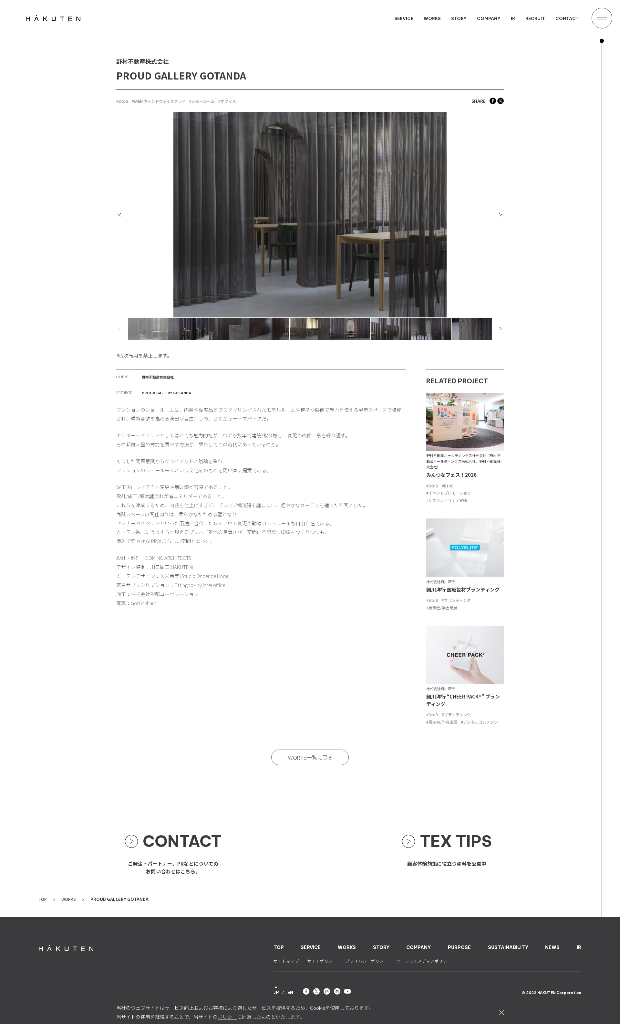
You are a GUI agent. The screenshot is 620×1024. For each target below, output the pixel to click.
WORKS (432, 18)
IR (513, 18)
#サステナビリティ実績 (446, 500)
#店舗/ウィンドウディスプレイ (159, 101)
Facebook (493, 101)
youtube (347, 991)
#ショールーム (202, 101)
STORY (459, 18)
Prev (122, 214)
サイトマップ (286, 961)
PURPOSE (459, 947)
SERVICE (403, 18)
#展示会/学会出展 (441, 607)
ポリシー (227, 1016)
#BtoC (448, 485)
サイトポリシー (322, 961)
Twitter (500, 101)
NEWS (552, 947)
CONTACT (567, 18)
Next (497, 214)
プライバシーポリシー (367, 961)
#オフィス (227, 101)
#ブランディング (456, 600)
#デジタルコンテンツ (479, 722)
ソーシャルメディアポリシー (424, 961)
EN (290, 992)
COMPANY (489, 18)
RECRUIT (535, 18)
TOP (43, 899)
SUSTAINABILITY (508, 947)
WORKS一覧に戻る (310, 757)
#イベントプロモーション (448, 493)
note (337, 991)
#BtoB (122, 101)
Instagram (327, 991)
